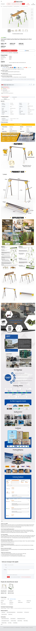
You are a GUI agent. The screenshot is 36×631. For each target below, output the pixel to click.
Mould (2, 602)
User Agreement (23, 627)
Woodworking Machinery (16, 6)
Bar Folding (9, 622)
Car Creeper (28, 602)
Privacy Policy (31, 627)
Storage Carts (11, 602)
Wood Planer (3, 612)
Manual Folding (20, 620)
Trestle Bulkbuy (15, 622)
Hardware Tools (20, 602)
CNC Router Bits (26, 612)
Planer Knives (10, 614)
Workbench (2, 600)
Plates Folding (26, 620)
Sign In (2, 93)
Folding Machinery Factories (21, 618)
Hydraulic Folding (4, 622)
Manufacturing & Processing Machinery (8, 6)
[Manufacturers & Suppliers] (18, 1)
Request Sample (15, 52)
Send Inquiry (9, 50)
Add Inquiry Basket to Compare (18, 33)
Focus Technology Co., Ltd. (12, 627)
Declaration (27, 627)
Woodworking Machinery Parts (24, 6)
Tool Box (19, 600)
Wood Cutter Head (4, 614)
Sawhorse (10, 600)
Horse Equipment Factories (5, 620)
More (1, 624)
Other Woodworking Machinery (11, 612)
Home (1, 6)
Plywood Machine (13, 618)
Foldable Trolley (29, 600)
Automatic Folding (13, 620)
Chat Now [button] (27, 50)
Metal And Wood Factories (5, 618)
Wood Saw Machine (20, 612)
